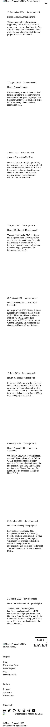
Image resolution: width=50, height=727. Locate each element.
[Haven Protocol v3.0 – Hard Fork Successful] (25, 421)
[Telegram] (28, 710)
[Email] (33, 710)
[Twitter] (9, 710)
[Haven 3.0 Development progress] (25, 499)
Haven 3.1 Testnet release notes (21, 378)
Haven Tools (8, 695)
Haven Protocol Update (17, 87)
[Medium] (19, 710)
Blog (5, 662)
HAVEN (40, 645)
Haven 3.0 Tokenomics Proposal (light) (24, 603)
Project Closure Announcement (21, 17)
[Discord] (4, 710)
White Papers (9, 668)
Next (39, 640)
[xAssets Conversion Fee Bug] (25, 130)
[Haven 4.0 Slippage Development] (25, 203)
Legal (5, 671)
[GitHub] (14, 710)
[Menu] (46, 3)
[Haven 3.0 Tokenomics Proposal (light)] (25, 576)
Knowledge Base (10, 665)
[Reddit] (23, 710)
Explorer (7, 689)
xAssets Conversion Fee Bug (20, 157)
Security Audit (9, 674)
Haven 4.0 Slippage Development (22, 230)
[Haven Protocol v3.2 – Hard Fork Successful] (25, 276)
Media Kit (7, 692)
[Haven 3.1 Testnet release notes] (25, 351)
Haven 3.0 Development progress (22, 525)
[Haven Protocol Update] (25, 60)
